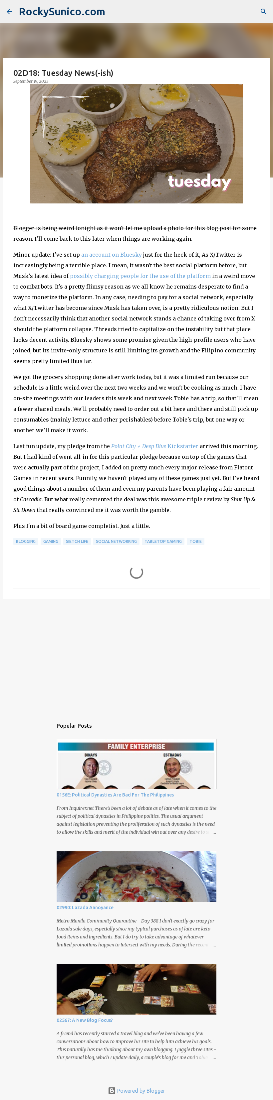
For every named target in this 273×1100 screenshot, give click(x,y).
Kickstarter (154, 446)
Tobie (195, 541)
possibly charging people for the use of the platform (140, 276)
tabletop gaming (163, 541)
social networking (116, 541)
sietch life (77, 541)
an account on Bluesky (111, 254)
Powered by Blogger (140, 1091)
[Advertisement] (136, 655)
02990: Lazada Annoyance (85, 907)
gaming (50, 541)
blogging (26, 541)
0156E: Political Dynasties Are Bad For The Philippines (115, 794)
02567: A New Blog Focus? (85, 1020)
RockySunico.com (62, 11)
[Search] (264, 12)
